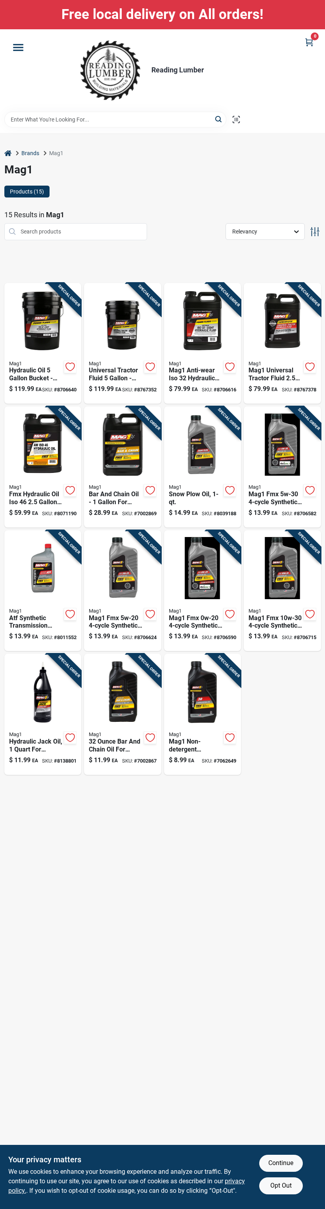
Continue (280, 1163)
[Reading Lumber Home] (110, 70)
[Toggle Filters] (314, 231)
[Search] (219, 118)
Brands (30, 153)
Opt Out (281, 1185)
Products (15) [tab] (27, 191)
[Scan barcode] (236, 119)
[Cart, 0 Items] (309, 42)
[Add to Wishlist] (70, 367)
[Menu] (18, 47)
